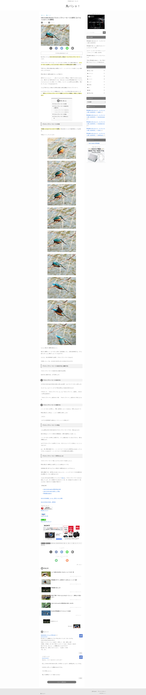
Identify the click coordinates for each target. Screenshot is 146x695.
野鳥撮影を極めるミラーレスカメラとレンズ (96, 56)
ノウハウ (43, 543)
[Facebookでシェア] (56, 48)
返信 (81, 678)
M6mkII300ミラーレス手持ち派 (48, 635)
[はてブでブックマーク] (61, 48)
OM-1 (63, 477)
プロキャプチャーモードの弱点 (60, 114)
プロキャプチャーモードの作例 (60, 103)
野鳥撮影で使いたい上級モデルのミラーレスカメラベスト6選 (96, 46)
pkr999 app (100, 135)
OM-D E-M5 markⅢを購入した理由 (51, 491)
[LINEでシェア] (67, 48)
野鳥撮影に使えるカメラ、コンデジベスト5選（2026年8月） (96, 41)
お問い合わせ (94, 691)
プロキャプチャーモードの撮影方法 (62, 112)
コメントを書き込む (61, 682)
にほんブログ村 (44, 516)
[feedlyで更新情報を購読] (56, 560)
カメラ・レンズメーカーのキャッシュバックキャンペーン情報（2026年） (96, 51)
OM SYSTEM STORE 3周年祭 (48, 502)
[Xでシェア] (50, 48)
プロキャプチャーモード (78, 543)
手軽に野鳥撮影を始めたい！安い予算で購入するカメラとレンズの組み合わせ (96, 61)
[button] (72, 48)
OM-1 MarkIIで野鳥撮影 (94, 143)
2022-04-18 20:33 (45, 658)
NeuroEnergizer (101, 117)
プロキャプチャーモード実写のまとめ (61, 117)
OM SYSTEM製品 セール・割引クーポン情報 (51, 498)
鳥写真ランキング (44, 510)
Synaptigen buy (101, 123)
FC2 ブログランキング (46, 521)
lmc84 (99, 130)
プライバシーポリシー (102, 691)
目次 (61, 100)
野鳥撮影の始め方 (47, 493)
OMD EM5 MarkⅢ (60, 543)
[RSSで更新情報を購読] (67, 560)
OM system (54, 543)
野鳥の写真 (48, 543)
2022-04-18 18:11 (44, 636)
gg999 (99, 112)
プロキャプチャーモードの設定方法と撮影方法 (61, 107)
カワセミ (66, 543)
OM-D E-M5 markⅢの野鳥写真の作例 (52, 489)
